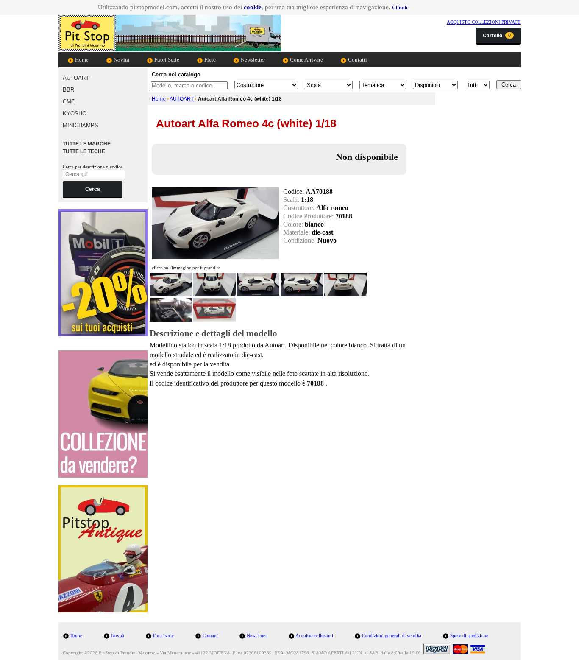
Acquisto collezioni (314, 635)
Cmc (69, 101)
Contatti (357, 59)
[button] (399, 8)
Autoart (76, 78)
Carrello (497, 36)
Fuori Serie (166, 59)
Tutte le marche (87, 144)
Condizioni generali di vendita (391, 635)
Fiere (209, 59)
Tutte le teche (84, 151)
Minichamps (80, 125)
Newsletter (252, 59)
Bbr (68, 90)
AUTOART (182, 99)
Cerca (92, 189)
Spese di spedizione (468, 635)
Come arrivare (306, 59)
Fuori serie (163, 635)
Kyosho (74, 113)
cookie (253, 7)
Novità (120, 59)
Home (81, 59)
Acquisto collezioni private (484, 22)
